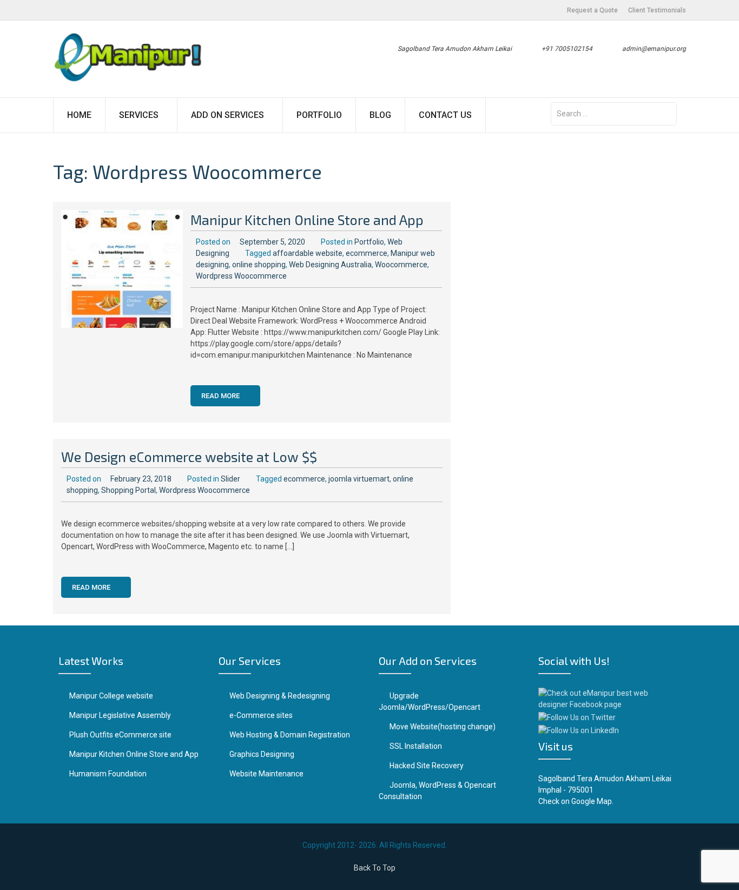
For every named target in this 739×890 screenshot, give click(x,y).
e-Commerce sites (261, 715)
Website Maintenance (266, 773)
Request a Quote (592, 10)
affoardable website (307, 253)
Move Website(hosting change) (443, 726)
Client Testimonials (657, 10)
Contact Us (445, 115)
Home (79, 115)
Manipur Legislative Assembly (120, 715)
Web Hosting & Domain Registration (289, 734)
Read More (221, 396)
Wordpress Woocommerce (241, 276)
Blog (380, 115)
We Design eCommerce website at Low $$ (189, 457)
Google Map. (592, 801)
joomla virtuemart (359, 478)
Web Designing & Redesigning (279, 695)
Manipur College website (111, 695)
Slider (230, 478)
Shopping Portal (128, 490)
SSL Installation (416, 746)
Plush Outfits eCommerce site (120, 734)
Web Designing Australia (330, 264)
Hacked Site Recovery (427, 765)
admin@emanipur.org (654, 48)
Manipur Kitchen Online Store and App (307, 220)
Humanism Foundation (108, 773)
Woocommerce (401, 264)
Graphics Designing (261, 754)
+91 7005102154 (567, 48)
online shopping (259, 264)
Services (139, 115)
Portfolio (319, 115)
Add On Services (227, 115)
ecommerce (366, 253)
